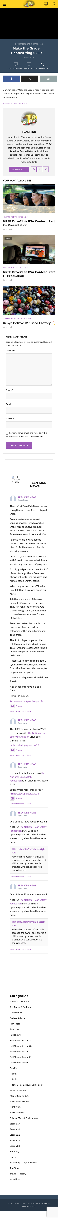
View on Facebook (17, 711)
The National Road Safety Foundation (27, 777)
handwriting (10, 103)
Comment (11, 350)
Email (9, 404)
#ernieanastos (17, 701)
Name (9, 390)
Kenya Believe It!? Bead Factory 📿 (29, 323)
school (23, 103)
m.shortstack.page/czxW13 (24, 745)
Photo (18, 706)
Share (29, 711)
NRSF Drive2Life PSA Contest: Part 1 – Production (29, 274)
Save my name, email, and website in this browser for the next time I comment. (28, 435)
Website (10, 418)
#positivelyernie (34, 701)
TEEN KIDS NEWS (27, 497)
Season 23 (38, 44)
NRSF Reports (10, 217)
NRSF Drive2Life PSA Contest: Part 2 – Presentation (29, 223)
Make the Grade (23, 44)
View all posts (19, 169)
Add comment (16, 68)
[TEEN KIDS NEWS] (17, 479)
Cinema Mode (42, 68)
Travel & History (22, 318)
